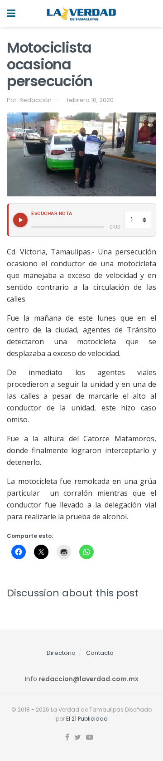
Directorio (61, 653)
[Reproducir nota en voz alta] (20, 220)
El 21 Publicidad (87, 718)
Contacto (100, 653)
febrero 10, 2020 (90, 100)
